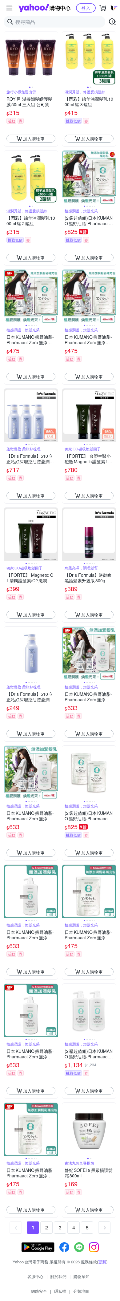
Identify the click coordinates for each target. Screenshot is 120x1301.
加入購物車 (34, 139)
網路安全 (39, 1291)
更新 (102, 1262)
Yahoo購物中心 (44, 8)
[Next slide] (54, 58)
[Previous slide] (8, 58)
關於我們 (58, 1276)
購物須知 (82, 1276)
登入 (85, 8)
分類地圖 (81, 1291)
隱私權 (60, 1291)
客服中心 (35, 1276)
